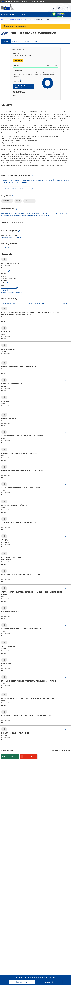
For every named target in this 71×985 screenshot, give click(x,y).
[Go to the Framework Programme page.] (4, 33)
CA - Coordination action (9, 248)
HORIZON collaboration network (13, 293)
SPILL (18, 201)
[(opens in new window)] (7, 7)
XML (11, 756)
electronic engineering (11, 182)
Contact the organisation (11, 288)
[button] (59, 8)
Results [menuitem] (35, 41)
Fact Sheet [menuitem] (6, 41)
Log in (54, 8)
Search (63, 8)
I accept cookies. (21, 982)
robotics (25, 182)
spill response (29, 201)
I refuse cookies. (49, 982)
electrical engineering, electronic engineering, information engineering (46, 180)
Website (6, 290)
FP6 (25, 19)
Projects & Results (14, 19)
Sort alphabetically (8, 303)
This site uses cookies (22, 977)
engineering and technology (10, 180)
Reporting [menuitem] (26, 41)
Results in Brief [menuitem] (16, 41)
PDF (30, 756)
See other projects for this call (11, 237)
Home (3, 19)
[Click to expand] (65, 309)
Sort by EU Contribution (35, 303)
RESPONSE (7, 201)
